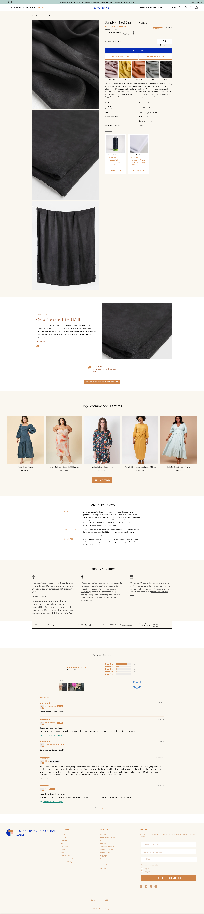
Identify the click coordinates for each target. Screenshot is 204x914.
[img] (45, 703)
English (93, 900)
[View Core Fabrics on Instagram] (141, 886)
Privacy (102, 859)
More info (168, 624)
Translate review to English (53, 735)
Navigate (65, 830)
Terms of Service (106, 862)
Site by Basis (109, 909)
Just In (63, 834)
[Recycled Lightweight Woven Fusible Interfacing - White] (139, 144)
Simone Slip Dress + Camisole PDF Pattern (64, 467)
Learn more (108, 108)
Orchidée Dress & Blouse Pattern (178, 467)
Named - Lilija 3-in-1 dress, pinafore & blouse (140, 467)
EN (198, 2)
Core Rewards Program (108, 837)
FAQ (101, 840)
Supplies (64, 840)
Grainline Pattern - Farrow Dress (102, 467)
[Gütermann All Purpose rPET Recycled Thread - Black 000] (115, 144)
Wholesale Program (107, 846)
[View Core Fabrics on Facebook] (146, 886)
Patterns (64, 843)
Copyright (103, 856)
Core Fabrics (100, 909)
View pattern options (111, 34)
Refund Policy (105, 853)
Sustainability (65, 856)
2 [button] (99, 808)
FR (201, 2)
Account (103, 834)
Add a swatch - (122, 57)
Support (104, 830)
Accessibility (104, 865)
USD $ (107, 900)
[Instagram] (5, 2)
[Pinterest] (8, 2)
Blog (62, 853)
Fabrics (63, 837)
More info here (128, 2)
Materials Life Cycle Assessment (71, 862)
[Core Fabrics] (102, 7)
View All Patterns (102, 480)
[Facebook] (3, 2)
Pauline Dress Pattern (25, 467)
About (63, 849)
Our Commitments (67, 859)
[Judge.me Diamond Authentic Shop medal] (137, 684)
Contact (103, 843)
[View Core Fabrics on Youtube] (155, 886)
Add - (115, 170)
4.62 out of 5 (83, 667)
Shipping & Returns (106, 849)
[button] (41, 7)
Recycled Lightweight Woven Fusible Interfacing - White (138, 161)
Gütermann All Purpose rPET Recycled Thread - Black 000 (115, 161)
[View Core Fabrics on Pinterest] (151, 886)
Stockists (103, 868)
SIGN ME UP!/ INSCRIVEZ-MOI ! (169, 878)
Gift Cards (64, 846)
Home (33, 16)
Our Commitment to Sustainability (102, 382)
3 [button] (102, 808)
